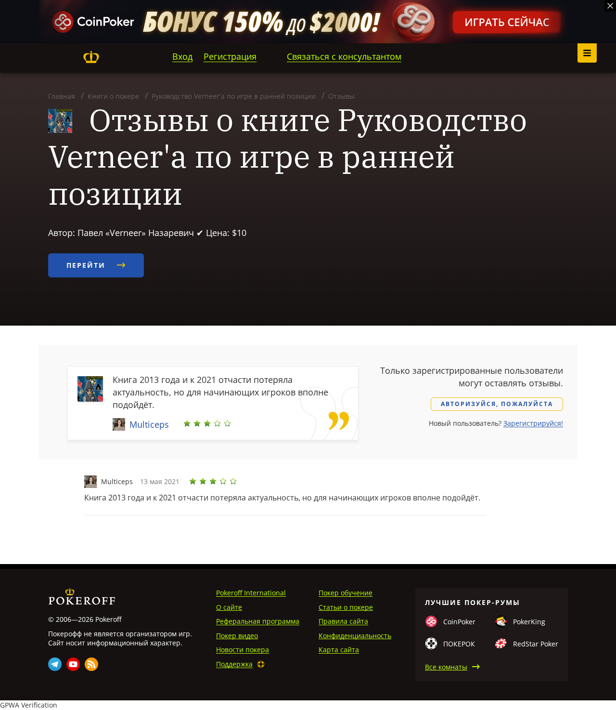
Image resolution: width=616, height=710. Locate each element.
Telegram (55, 664)
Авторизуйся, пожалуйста (497, 404)
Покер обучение (345, 592)
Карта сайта (339, 649)
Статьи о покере (346, 607)
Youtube (73, 664)
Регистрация (230, 56)
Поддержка (234, 664)
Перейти (87, 265)
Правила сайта (343, 621)
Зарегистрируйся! (533, 423)
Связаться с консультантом (344, 56)
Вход (182, 56)
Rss (91, 664)
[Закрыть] (610, 6)
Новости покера (242, 649)
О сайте (229, 607)
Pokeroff (90, 57)
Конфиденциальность (355, 635)
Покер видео (237, 635)
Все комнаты (446, 666)
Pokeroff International (251, 592)
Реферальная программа (257, 621)
